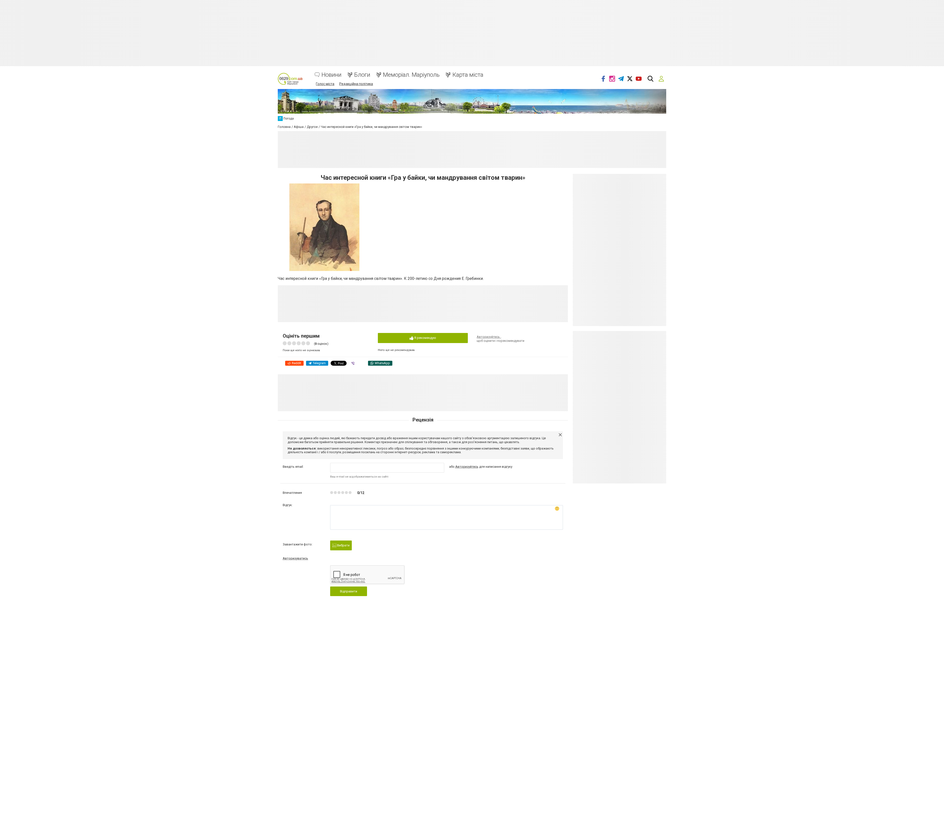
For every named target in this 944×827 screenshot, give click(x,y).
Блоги (362, 75)
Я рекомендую (424, 338)
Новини (331, 75)
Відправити (348, 591)
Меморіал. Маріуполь (411, 75)
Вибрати (343, 545)
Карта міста (467, 75)
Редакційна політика (356, 84)
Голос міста (325, 84)
